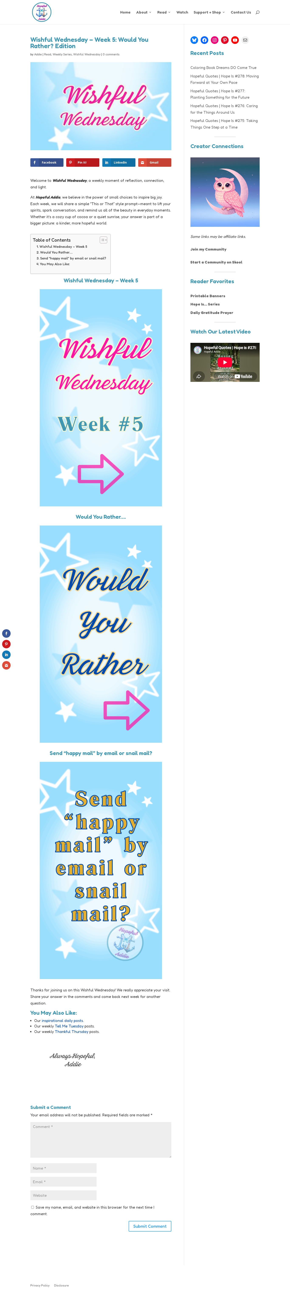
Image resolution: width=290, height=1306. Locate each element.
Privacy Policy (39, 1285)
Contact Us (241, 12)
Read (162, 12)
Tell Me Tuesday (69, 1026)
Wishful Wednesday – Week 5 (63, 246)
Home (125, 12)
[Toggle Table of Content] (101, 240)
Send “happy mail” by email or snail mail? (73, 258)
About (142, 12)
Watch (182, 12)
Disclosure (61, 1285)
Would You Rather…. (56, 252)
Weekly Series (62, 54)
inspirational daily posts (62, 1020)
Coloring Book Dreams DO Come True (223, 67)
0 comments (111, 54)
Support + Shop (207, 12)
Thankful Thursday (71, 1031)
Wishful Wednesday (86, 54)
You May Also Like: (55, 264)
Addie (38, 54)
